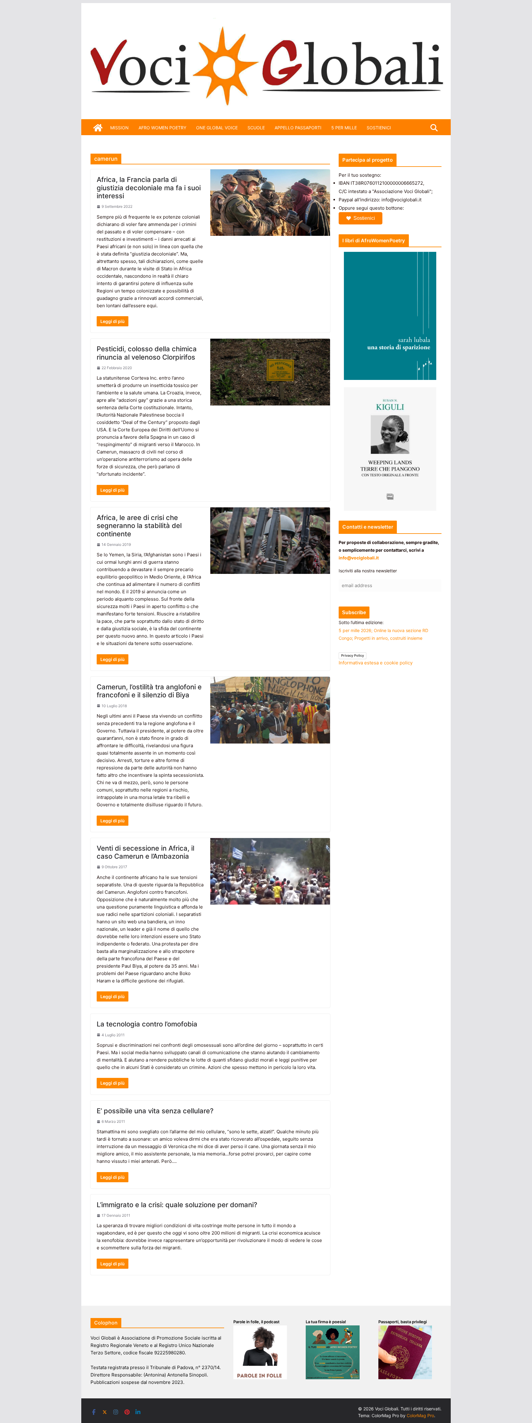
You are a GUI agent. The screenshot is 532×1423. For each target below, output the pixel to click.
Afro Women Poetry (162, 127)
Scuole (256, 127)
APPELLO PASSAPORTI (298, 127)
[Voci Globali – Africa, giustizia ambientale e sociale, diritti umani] (266, 21)
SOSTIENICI (379, 127)
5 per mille (344, 127)
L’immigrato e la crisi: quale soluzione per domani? (177, 1205)
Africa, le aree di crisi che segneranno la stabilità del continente (139, 526)
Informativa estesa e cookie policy (376, 663)
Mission (119, 127)
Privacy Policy (352, 655)
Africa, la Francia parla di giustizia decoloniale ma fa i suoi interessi (149, 187)
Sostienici (364, 218)
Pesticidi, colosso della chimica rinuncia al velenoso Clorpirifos (147, 353)
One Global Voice (217, 127)
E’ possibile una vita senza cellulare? (155, 1111)
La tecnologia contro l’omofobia (147, 1024)
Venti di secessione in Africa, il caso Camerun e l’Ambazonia (145, 852)
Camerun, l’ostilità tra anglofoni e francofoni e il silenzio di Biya (149, 691)
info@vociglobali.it (359, 557)
